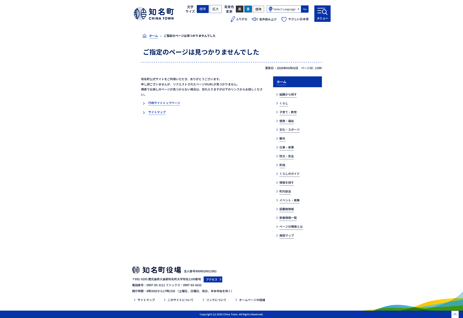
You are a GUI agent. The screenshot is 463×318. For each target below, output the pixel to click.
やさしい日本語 (298, 19)
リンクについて (216, 300)
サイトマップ (157, 112)
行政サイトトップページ (164, 103)
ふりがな (241, 19)
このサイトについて (180, 300)
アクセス (211, 279)
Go (305, 9)
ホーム (153, 35)
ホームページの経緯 (252, 300)
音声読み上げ (268, 19)
